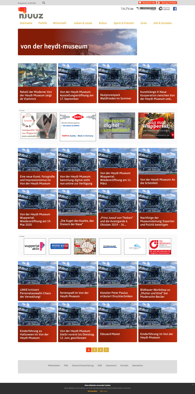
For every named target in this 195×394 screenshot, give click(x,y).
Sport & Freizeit (124, 23)
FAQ (66, 365)
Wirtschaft (59, 23)
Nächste (106, 349)
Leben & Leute (83, 23)
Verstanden (92, 391)
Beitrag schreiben (169, 3)
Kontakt (124, 365)
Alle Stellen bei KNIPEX (70, 126)
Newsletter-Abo (148, 3)
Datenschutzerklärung (83, 365)
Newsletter (137, 365)
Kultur (103, 23)
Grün (144, 23)
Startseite (26, 23)
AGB (100, 365)
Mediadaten (54, 365)
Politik (42, 23)
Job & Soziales (162, 23)
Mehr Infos (103, 391)
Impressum (111, 365)
